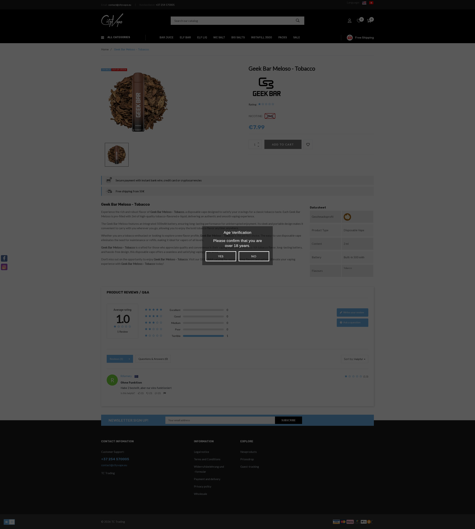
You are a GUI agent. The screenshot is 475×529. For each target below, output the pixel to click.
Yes (221, 256)
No (253, 256)
